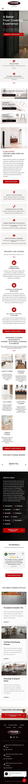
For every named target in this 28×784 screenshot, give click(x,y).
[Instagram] (14, 737)
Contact (20, 727)
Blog (5, 725)
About (14, 727)
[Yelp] (17, 737)
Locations (22, 725)
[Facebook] (11, 737)
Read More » (6, 622)
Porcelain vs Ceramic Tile (13, 608)
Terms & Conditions (12, 725)
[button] (2, 8)
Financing (8, 727)
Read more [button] (14, 566)
